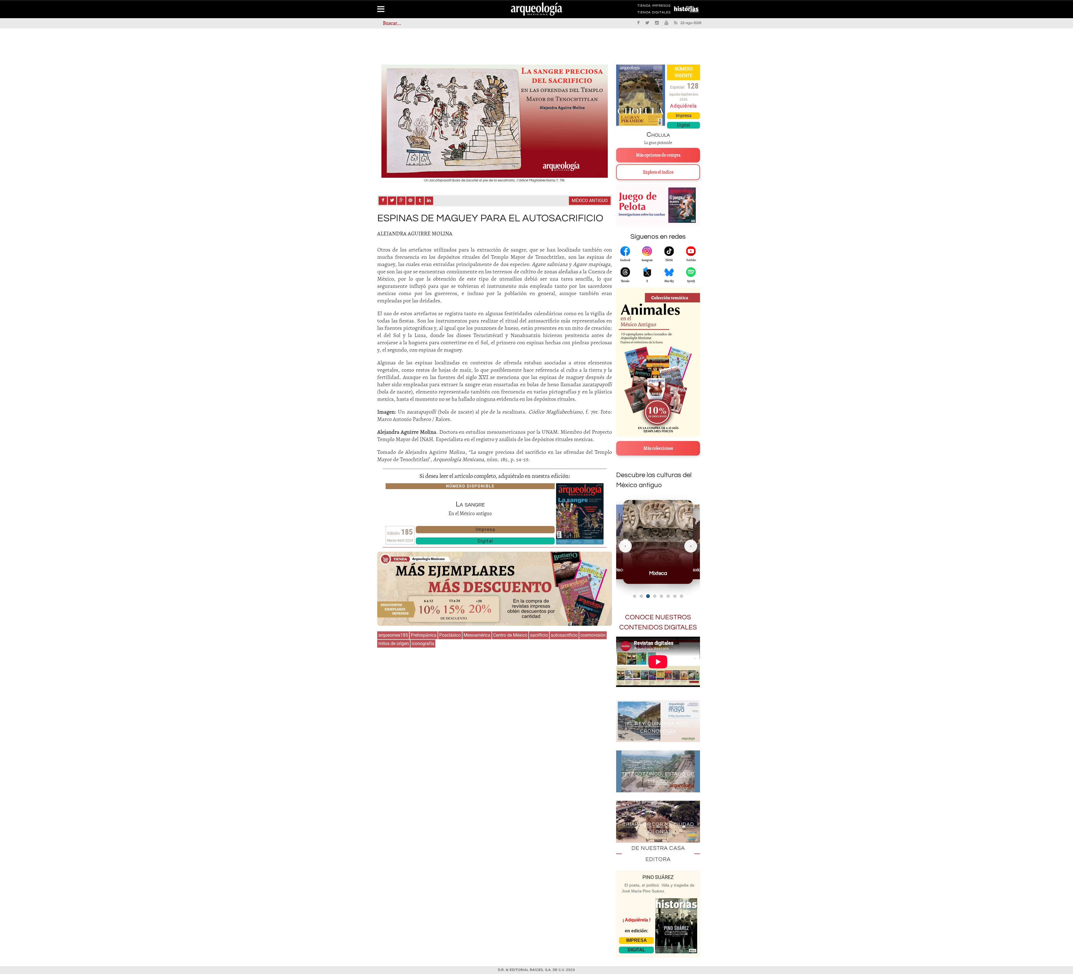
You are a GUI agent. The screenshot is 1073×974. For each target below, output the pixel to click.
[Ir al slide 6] (668, 596)
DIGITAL (636, 949)
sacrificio (539, 635)
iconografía (423, 643)
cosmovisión (593, 635)
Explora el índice (658, 172)
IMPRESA (636, 940)
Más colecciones (658, 448)
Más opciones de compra (658, 155)
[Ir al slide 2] (641, 596)
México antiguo (590, 200)
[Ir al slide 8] (681, 596)
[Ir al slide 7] (674, 596)
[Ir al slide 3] (648, 596)
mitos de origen (393, 643)
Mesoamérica (477, 635)
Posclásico (450, 635)
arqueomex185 (393, 635)
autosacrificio (564, 635)
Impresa (485, 529)
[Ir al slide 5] (661, 596)
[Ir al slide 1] (634, 596)
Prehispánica (423, 635)
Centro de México (510, 635)
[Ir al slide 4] (654, 596)
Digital (485, 541)
